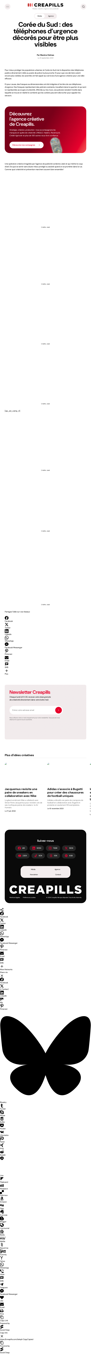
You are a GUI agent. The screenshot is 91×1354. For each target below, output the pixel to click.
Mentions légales (14, 897)
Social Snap (5, 1330)
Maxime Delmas (47, 55)
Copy (28, 1339)
